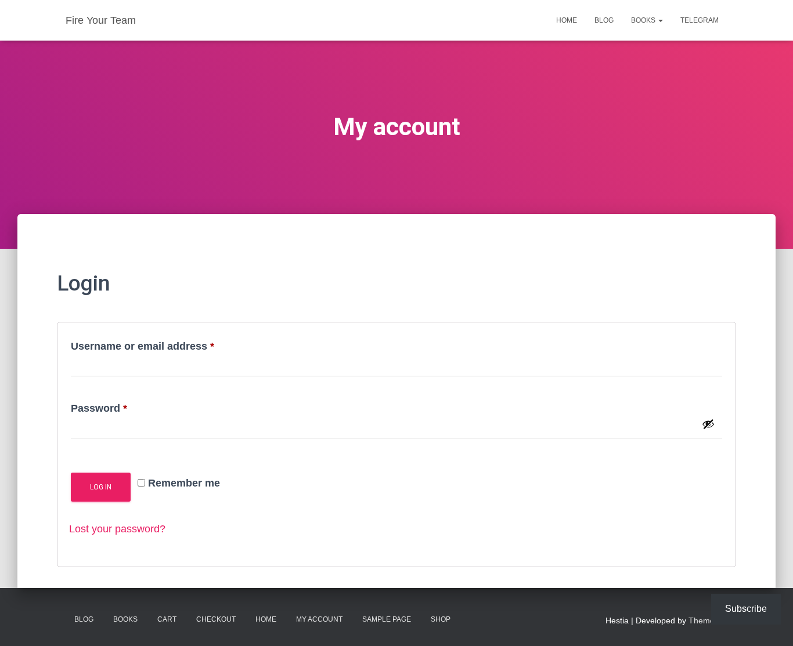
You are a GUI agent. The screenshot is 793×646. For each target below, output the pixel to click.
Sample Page (386, 619)
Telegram (699, 20)
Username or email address (165, 346)
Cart (166, 619)
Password (121, 408)
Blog (604, 20)
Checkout (216, 619)
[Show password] (708, 424)
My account (319, 619)
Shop (440, 619)
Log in (100, 487)
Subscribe (746, 609)
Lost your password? (117, 529)
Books (644, 20)
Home (566, 20)
